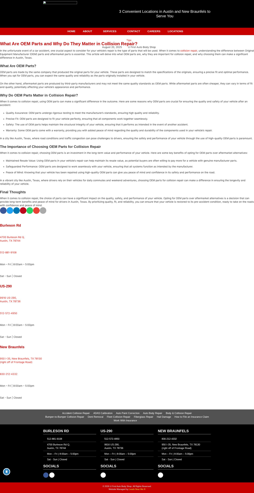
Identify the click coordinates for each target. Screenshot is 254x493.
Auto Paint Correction (127, 413)
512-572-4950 (8, 313)
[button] (10, 210)
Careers (153, 31)
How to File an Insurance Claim (191, 416)
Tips (128, 40)
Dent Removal (95, 416)
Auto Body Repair (152, 413)
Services (109, 31)
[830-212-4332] (3, 367)
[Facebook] (46, 475)
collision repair (188, 50)
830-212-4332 (8, 374)
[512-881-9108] (3, 246)
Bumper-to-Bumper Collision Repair (64, 416)
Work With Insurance (125, 420)
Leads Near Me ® (137, 489)
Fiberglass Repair (143, 416)
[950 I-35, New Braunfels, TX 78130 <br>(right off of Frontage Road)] (3, 352)
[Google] (52, 475)
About (87, 31)
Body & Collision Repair (179, 413)
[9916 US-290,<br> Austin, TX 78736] (3, 291)
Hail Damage (164, 416)
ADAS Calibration (102, 413)
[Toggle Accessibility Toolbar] (6, 471)
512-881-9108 (8, 252)
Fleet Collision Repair (118, 416)
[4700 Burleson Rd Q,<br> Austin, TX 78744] (3, 231)
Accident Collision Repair (76, 413)
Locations (175, 31)
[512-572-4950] (3, 307)
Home (71, 31)
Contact (133, 31)
